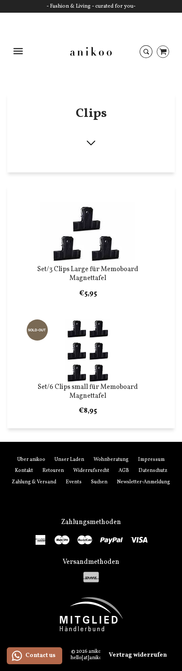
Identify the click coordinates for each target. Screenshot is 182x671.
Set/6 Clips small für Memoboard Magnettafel (88, 392)
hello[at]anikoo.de (91, 657)
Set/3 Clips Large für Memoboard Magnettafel (87, 274)
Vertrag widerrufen (138, 655)
